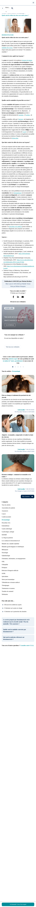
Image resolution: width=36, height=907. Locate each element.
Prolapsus (4, 567)
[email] (23, 297)
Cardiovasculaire (6, 517)
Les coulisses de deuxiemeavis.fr (11, 540)
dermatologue (17, 193)
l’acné (24, 132)
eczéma (28, 115)
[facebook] (13, 297)
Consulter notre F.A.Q (26, 645)
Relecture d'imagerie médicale (10, 570)
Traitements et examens (8, 588)
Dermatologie (6, 520)
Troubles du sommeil (7, 591)
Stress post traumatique (8, 579)
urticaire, (21, 119)
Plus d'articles (26, 496)
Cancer (4, 514)
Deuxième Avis (6, 523)
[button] (12, 8)
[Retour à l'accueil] (4, 2)
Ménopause (5, 549)
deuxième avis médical (15, 226)
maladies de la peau (7, 47)
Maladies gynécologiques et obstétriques (13, 546)
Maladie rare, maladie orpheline (10, 543)
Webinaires (5, 594)
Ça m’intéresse (10, 325)
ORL (3, 561)
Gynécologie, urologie (8, 531)
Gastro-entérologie (7, 528)
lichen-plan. (15, 138)
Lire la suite (21, 409)
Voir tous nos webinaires (12, 347)
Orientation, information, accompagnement (13, 558)
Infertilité (4, 534)
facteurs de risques (27, 60)
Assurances (5, 511)
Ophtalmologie (6, 555)
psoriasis (21, 115)
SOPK (3, 573)
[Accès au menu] (33, 2)
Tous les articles (6, 505)
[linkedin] (18, 297)
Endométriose (5, 526)
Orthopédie (5, 564)
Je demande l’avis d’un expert (18, 904)
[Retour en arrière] (2, 8)
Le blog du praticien (7, 537)
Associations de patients (8, 508)
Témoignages (5, 585)
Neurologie (5, 552)
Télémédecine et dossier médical (11, 582)
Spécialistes (5, 576)
